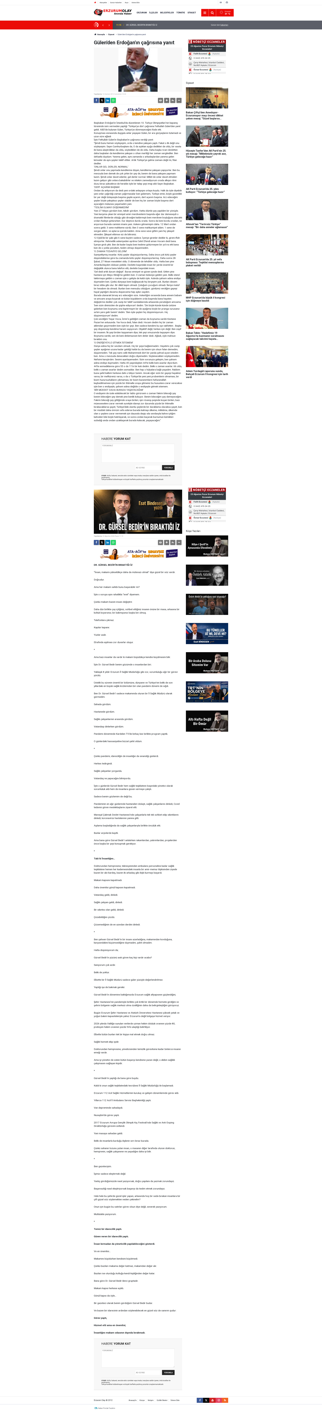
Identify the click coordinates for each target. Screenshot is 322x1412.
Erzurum (142, 12)
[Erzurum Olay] (113, 12)
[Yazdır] (160, 100)
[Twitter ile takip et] (206, 1400)
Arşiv (126, 3)
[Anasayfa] (95, 3)
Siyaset (192, 12)
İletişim (151, 1400)
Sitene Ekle (135, 3)
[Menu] (205, 12)
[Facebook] (96, 100)
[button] (166, 100)
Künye (142, 1400)
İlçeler (153, 12)
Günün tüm (219, 25)
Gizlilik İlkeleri (162, 1400)
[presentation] (103, 25)
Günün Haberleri (116, 3)
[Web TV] (220, 2)
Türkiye (180, 12)
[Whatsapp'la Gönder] (113, 100)
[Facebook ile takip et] (200, 1400)
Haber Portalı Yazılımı (106, 1408)
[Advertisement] (82, 67)
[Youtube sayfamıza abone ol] (212, 1400)
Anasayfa (101, 34)
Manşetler (103, 3)
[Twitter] (102, 100)
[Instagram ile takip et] (219, 1400)
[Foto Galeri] (226, 2)
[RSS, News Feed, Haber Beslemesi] (225, 1400)
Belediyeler (167, 12)
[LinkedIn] (107, 100)
